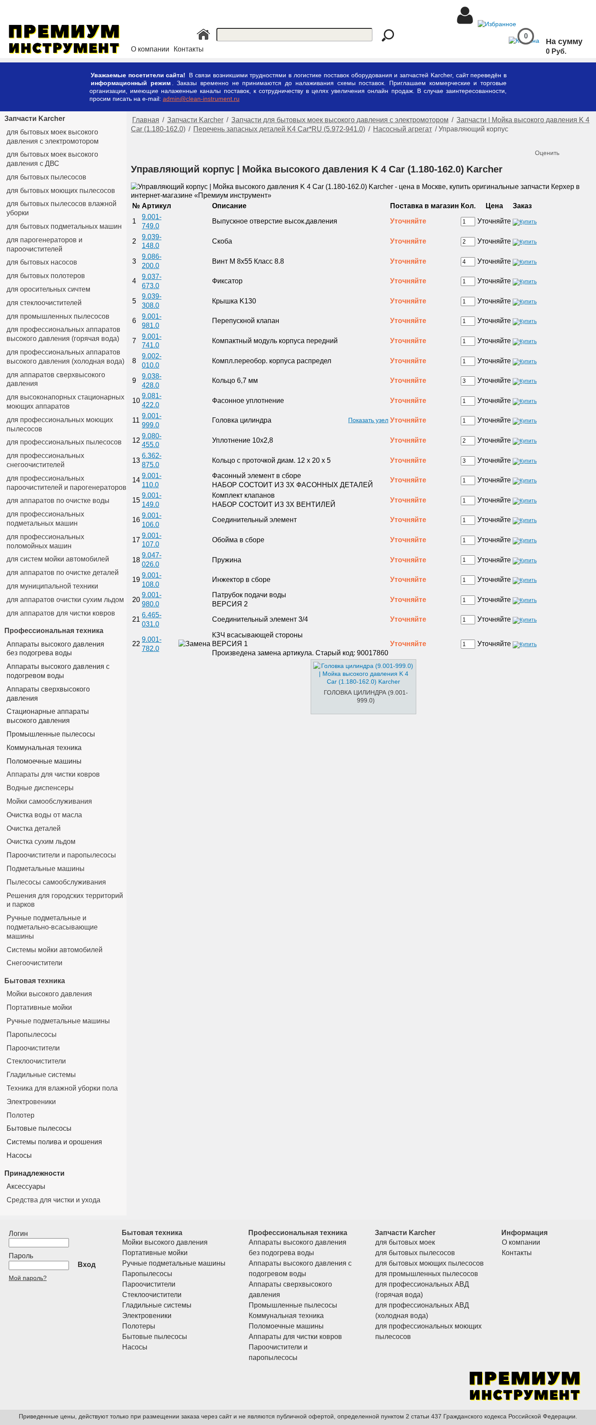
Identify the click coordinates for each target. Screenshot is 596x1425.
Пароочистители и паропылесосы (61, 855)
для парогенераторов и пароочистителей (44, 244)
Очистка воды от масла (44, 815)
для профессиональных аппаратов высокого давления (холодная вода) (65, 356)
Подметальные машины (46, 868)
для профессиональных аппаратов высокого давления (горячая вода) (63, 334)
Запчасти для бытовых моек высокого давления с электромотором (340, 120)
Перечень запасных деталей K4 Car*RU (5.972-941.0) (279, 129)
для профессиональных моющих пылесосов (60, 424)
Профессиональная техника (53, 630)
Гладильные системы (41, 1074)
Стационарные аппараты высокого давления (48, 716)
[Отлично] (577, 138)
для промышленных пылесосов (58, 316)
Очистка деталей (34, 828)
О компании (150, 49)
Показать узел (368, 419)
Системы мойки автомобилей (55, 949)
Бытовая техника (34, 980)
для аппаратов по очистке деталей (63, 572)
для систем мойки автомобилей (58, 559)
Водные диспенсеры (40, 788)
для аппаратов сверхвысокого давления (56, 379)
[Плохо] (551, 138)
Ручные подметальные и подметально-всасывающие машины (52, 927)
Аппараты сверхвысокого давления (48, 693)
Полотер (20, 1115)
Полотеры (138, 1326)
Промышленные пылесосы (51, 734)
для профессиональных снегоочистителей (45, 460)
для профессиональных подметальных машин (45, 518)
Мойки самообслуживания (49, 801)
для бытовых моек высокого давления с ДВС (52, 159)
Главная (145, 120)
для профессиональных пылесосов (64, 442)
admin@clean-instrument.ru (201, 98)
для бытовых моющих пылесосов (61, 190)
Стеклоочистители (36, 1061)
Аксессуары (26, 1186)
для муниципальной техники (52, 586)
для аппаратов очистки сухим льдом (65, 599)
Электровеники (31, 1101)
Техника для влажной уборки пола (62, 1088)
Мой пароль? (28, 1277)
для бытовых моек (405, 1242)
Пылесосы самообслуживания (56, 882)
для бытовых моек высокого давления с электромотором (53, 136)
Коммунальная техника (44, 747)
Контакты (189, 49)
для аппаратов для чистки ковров (61, 613)
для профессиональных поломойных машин (45, 541)
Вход (87, 1264)
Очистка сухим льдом (41, 841)
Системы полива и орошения (54, 1142)
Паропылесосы (32, 1034)
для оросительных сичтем (48, 289)
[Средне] (560, 138)
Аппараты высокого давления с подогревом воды (58, 671)
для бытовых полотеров (46, 275)
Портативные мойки (39, 1007)
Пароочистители (33, 1048)
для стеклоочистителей (44, 302)
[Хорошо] (569, 138)
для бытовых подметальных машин (64, 226)
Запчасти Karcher (34, 118)
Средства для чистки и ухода (53, 1200)
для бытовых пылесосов (46, 177)
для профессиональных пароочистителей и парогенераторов (67, 483)
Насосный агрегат (402, 129)
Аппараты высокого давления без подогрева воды (55, 648)
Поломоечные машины (44, 761)
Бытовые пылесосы (39, 1128)
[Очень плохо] (542, 138)
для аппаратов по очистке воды (58, 500)
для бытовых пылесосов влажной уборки (61, 208)
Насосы (19, 1155)
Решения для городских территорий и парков (65, 900)
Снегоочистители (34, 963)
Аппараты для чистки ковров (53, 774)
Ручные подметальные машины (58, 1021)
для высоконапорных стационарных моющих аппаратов (65, 401)
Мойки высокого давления (49, 994)
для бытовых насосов (42, 262)
